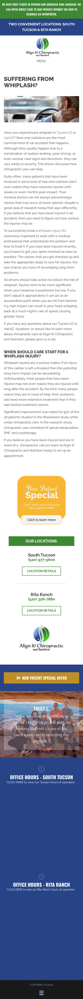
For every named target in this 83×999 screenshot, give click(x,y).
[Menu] (41, 993)
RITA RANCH (51, 30)
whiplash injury (49, 231)
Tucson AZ (64, 132)
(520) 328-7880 (41, 599)
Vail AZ (9, 138)
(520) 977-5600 (41, 559)
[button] (41, 677)
